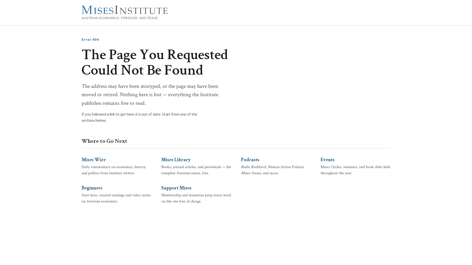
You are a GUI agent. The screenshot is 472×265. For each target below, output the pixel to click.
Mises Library (176, 159)
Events (328, 159)
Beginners (92, 187)
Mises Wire (94, 159)
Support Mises (176, 187)
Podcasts (250, 159)
